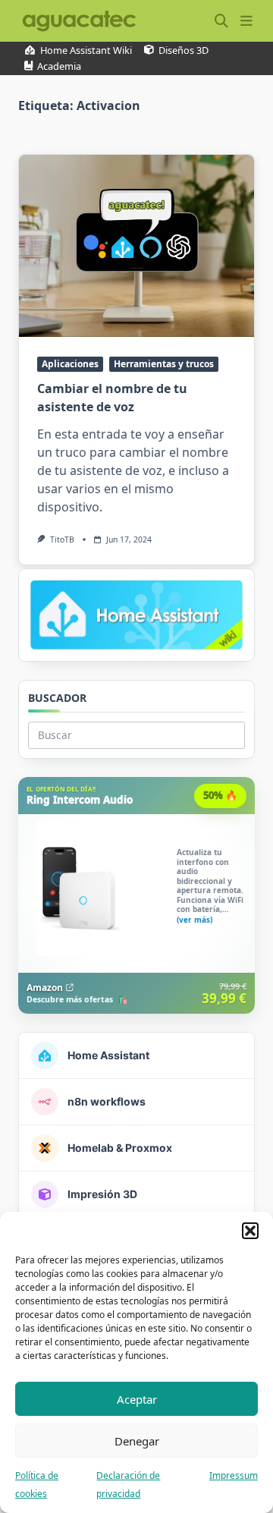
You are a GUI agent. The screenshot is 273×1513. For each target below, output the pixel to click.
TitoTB (62, 539)
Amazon (45, 987)
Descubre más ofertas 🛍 (77, 1000)
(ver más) (194, 919)
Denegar (137, 1441)
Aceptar (137, 1399)
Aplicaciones (70, 363)
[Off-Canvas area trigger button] (246, 21)
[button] (250, 1230)
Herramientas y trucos (164, 363)
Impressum (233, 1475)
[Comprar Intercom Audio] (136, 895)
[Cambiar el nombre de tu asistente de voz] (136, 246)
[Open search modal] (221, 21)
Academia (59, 66)
